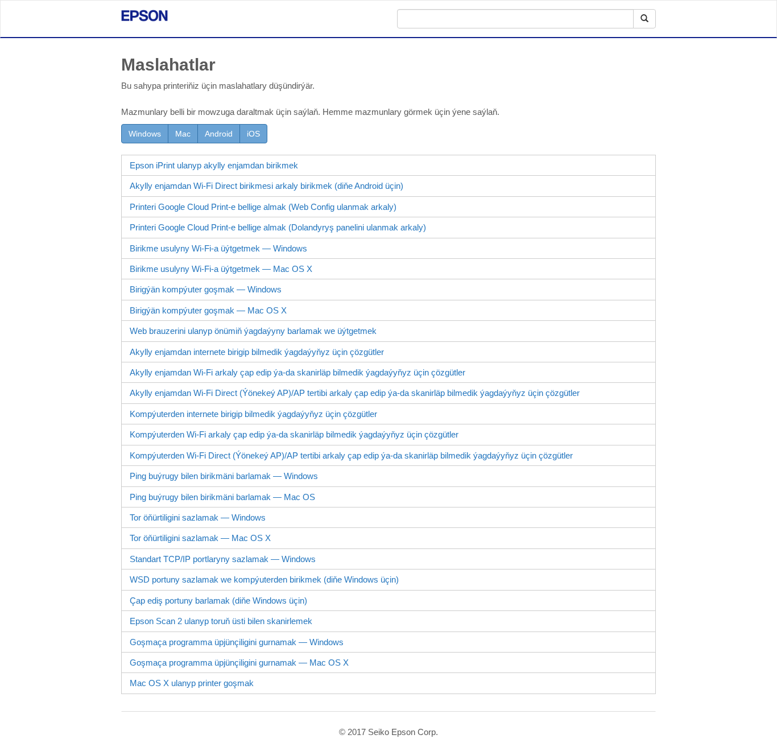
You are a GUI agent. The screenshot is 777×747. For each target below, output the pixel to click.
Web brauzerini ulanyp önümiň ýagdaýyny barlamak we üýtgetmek (253, 331)
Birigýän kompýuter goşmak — (208, 310)
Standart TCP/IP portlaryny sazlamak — (223, 559)
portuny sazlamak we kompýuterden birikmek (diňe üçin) (264, 579)
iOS (253, 133)
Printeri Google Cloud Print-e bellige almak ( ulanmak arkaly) (263, 207)
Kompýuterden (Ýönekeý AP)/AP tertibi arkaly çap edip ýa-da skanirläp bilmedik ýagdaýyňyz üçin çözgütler (351, 455)
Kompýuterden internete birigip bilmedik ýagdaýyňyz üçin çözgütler (253, 414)
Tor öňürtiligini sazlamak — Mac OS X (200, 538)
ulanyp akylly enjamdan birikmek (214, 165)
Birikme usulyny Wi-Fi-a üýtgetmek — (218, 248)
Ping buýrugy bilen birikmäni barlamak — (224, 476)
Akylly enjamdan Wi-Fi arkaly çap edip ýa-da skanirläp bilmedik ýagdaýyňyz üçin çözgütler (297, 372)
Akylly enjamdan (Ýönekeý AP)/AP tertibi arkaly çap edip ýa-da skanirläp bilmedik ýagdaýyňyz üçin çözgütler (355, 393)
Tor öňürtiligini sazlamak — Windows (198, 517)
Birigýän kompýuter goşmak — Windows (206, 289)
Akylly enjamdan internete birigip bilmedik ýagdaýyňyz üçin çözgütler (257, 352)
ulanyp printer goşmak (192, 683)
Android (219, 133)
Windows (145, 133)
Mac (183, 133)
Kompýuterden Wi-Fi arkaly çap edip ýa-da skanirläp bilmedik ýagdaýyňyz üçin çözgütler (294, 434)
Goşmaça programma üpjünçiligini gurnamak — (237, 642)
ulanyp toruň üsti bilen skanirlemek (221, 621)
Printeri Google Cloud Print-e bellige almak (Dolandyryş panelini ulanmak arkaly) (278, 227)
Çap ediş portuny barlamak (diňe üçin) (218, 600)
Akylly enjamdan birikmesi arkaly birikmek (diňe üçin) (266, 186)
